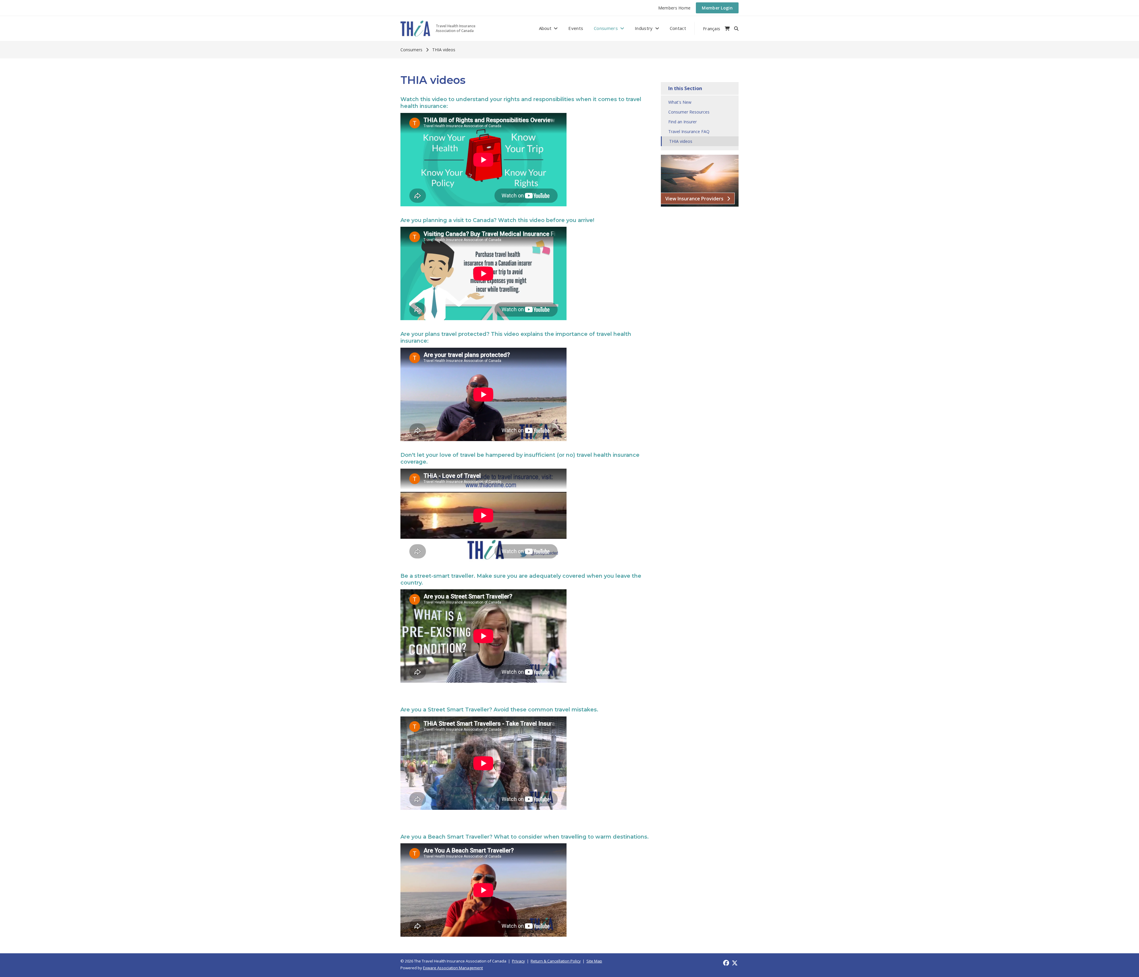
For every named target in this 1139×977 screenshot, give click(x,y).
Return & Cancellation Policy (556, 961)
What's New (679, 102)
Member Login (717, 8)
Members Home (674, 8)
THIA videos (443, 49)
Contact (678, 28)
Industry (644, 28)
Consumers (606, 28)
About (545, 28)
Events (575, 28)
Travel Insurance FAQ (689, 131)
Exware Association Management (453, 967)
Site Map (594, 961)
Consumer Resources (689, 112)
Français (711, 28)
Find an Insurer (682, 121)
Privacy (518, 961)
